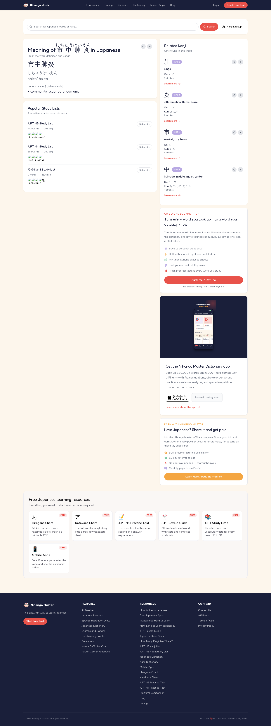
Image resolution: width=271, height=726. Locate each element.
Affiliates (203, 615)
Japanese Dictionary (93, 626)
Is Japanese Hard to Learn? (155, 620)
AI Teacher (88, 610)
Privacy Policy (206, 626)
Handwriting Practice (94, 636)
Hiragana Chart (149, 672)
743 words (33, 128)
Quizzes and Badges (93, 631)
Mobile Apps (157, 5)
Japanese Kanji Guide (152, 636)
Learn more (170, 83)
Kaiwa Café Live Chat (94, 646)
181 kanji (48, 151)
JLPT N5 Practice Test (152, 682)
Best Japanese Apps (152, 615)
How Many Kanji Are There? (156, 641)
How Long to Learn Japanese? (157, 626)
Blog (173, 5)
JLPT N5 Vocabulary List (154, 651)
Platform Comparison (152, 693)
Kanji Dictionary (149, 662)
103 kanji (48, 128)
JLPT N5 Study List (40, 123)
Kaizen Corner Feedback (96, 651)
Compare (123, 5)
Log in (216, 5)
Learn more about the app (181, 407)
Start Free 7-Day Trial (203, 280)
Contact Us (204, 610)
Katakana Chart (149, 677)
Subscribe (144, 124)
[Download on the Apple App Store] (177, 398)
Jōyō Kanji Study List (41, 170)
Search (211, 26)
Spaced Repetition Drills (96, 620)
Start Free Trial (236, 5)
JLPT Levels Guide (150, 631)
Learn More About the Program (203, 476)
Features (91, 5)
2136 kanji (46, 174)
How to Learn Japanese (154, 610)
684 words (33, 151)
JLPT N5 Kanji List (150, 646)
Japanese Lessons (92, 615)
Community (88, 641)
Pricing (109, 5)
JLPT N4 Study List (40, 147)
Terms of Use (206, 620)
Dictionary (139, 5)
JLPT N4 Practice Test (152, 687)
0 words (32, 174)
